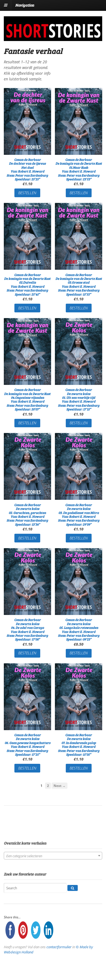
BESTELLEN (27, 192)
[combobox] (53, 855)
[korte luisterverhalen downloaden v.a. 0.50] (53, 37)
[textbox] (53, 856)
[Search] (72, 888)
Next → (60, 785)
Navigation (24, 5)
